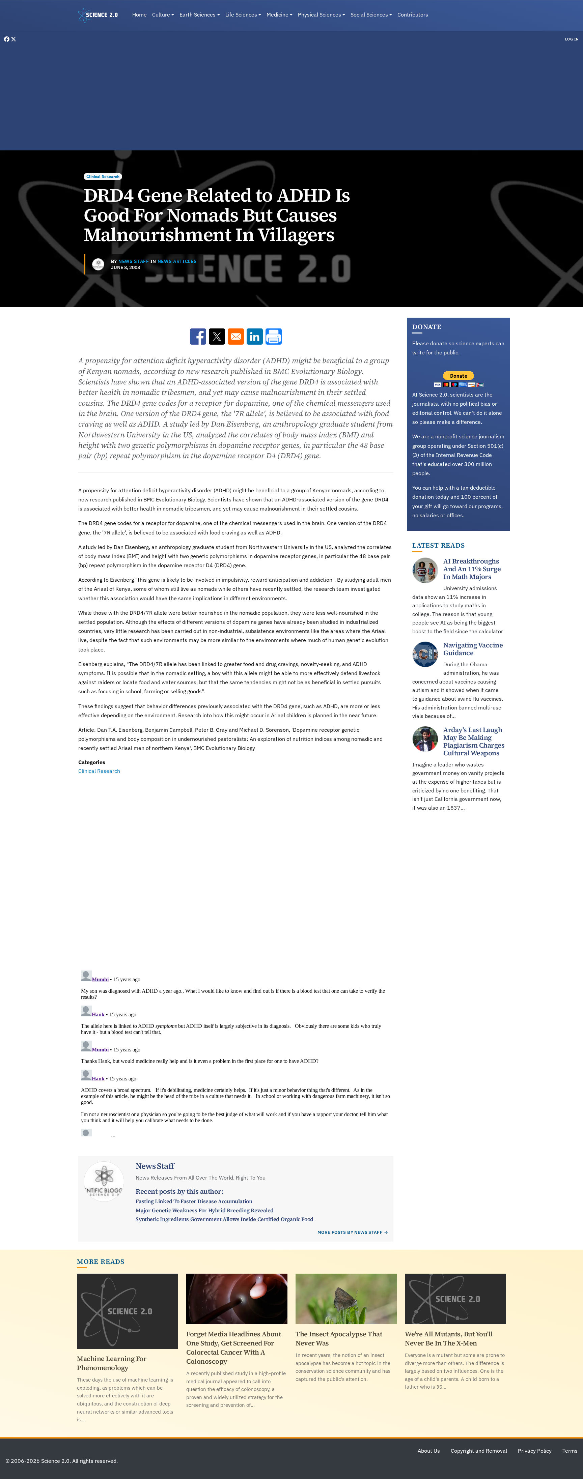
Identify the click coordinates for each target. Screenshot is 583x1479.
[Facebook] (7, 39)
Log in (572, 39)
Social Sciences (369, 14)
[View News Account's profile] (98, 264)
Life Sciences (241, 14)
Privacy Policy (535, 1450)
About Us (429, 1450)
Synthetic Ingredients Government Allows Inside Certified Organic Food (224, 1219)
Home (139, 14)
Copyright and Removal (479, 1450)
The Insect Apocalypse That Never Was (339, 1338)
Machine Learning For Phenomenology (111, 1363)
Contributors (412, 14)
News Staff (133, 261)
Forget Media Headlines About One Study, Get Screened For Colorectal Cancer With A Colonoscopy (233, 1347)
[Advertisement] (291, 96)
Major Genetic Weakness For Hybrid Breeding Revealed (205, 1210)
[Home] (100, 15)
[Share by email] (236, 336)
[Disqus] (235, 868)
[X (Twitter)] (13, 39)
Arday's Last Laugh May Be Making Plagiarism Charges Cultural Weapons (473, 741)
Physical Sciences (319, 14)
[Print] (274, 336)
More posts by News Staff (350, 1232)
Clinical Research (102, 176)
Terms (570, 1450)
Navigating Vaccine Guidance (473, 649)
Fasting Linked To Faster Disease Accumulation (194, 1201)
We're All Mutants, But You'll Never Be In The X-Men (449, 1338)
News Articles (177, 261)
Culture (161, 14)
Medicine (277, 14)
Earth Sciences (197, 14)
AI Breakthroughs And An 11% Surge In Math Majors (472, 568)
